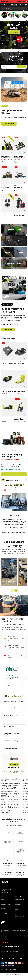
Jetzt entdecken (9, 123)
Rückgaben (18, 904)
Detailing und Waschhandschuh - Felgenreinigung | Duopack (19, 392)
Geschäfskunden (19, 899)
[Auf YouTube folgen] (13, 959)
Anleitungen (4, 913)
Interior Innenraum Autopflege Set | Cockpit (19, 187)
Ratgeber (17, 909)
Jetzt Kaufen (8, 329)
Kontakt (3, 899)
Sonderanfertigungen (6, 807)
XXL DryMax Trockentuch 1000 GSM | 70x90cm (7, 363)
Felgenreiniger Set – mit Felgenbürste (19, 418)
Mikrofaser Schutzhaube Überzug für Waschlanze (7, 391)
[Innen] (25, 15)
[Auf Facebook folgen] (2, 959)
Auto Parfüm (4, 214)
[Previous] (12, 590)
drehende (10, 793)
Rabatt (3, 911)
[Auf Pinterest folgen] (10, 959)
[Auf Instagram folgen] (6, 959)
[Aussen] (18, 15)
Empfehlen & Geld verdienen (5, 905)
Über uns (3, 902)
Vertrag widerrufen (19, 916)
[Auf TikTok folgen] (17, 959)
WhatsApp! (14, 953)
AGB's (16, 914)
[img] (15, 669)
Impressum (18, 907)
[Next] (16, 590)
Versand (17, 912)
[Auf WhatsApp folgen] (21, 959)
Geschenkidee (9, 791)
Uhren (14, 787)
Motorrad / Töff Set (6, 418)
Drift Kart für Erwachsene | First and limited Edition (20, 363)
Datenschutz (18, 902)
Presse (3, 908)
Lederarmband (5, 796)
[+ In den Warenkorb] (12, 152)
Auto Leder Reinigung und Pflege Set (7, 186)
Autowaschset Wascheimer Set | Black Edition (6, 158)
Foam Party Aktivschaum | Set (19, 214)
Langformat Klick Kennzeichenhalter (19, 157)
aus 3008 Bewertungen (11, 670)
